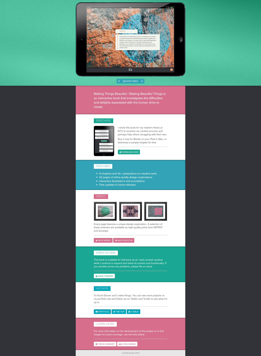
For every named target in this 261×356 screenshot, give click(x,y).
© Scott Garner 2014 (130, 353)
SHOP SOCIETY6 (125, 240)
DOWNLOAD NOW (129, 152)
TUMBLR (134, 311)
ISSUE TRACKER (105, 276)
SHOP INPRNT (104, 240)
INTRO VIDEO (131, 81)
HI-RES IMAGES (128, 344)
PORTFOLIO (103, 311)
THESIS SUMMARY (106, 344)
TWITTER (119, 311)
